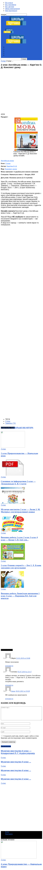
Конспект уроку (11, 169)
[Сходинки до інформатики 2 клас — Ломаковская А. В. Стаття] (13, 475)
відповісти (9, 666)
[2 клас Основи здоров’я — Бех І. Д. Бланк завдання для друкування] (13, 559)
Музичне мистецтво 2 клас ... (16, 779)
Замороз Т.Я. (10, 423)
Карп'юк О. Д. (12, 166)
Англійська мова (7, 161)
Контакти (9, 834)
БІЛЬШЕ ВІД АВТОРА (24, 428)
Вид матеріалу (11, 11)
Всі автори (9, 7)
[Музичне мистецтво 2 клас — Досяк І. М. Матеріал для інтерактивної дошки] (13, 503)
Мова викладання (12, 9)
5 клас (3, 766)
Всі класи (9, 3)
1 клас (3, 533)
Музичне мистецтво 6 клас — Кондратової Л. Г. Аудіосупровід (18, 752)
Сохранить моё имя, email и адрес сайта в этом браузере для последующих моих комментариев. (20, 737)
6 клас (3, 758)
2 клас (8, 163)
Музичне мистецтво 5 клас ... (16, 762)
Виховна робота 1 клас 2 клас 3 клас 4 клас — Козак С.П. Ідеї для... (19, 538)
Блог (7, 832)
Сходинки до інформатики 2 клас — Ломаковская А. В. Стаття (18, 482)
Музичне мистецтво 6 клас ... (16, 770)
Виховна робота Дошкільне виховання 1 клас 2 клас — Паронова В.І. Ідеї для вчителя (20, 595)
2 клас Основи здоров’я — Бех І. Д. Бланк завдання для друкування (21, 566)
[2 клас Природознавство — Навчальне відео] (13, 447)
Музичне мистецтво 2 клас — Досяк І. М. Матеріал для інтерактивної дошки (20, 510)
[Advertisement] (21, 91)
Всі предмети (10, 5)
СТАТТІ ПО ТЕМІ (8, 428)
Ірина (13, 691)
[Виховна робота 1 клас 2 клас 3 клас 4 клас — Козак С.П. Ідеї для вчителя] (13, 531)
